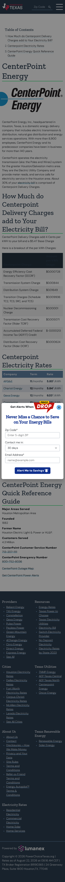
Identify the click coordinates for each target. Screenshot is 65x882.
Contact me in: (14, 442)
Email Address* (14, 455)
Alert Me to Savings (30, 470)
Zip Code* (11, 430)
